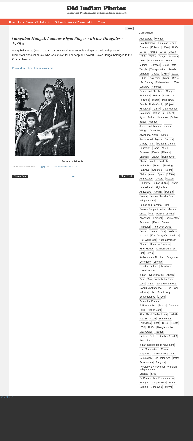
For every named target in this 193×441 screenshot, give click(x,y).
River (166, 78)
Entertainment (64, 167)
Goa (176, 288)
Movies (155, 73)
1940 (142, 283)
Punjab (169, 191)
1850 (142, 327)
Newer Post (20, 176)
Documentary (172, 218)
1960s (142, 78)
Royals (172, 69)
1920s (142, 56)
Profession (154, 78)
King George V (159, 235)
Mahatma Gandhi (166, 143)
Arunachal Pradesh (149, 301)
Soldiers (172, 231)
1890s (172, 52)
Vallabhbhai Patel (164, 279)
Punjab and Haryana (150, 205)
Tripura (172, 382)
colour (142, 122)
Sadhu (151, 117)
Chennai (144, 156)
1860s (165, 47)
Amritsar (174, 235)
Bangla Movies (165, 327)
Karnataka (162, 117)
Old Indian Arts (43, 22)
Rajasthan (144, 113)
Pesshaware (146, 362)
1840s (168, 288)
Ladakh (174, 314)
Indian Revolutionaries (151, 275)
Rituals (166, 152)
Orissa (142, 213)
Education (144, 148)
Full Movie (145, 183)
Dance (143, 231)
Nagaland (144, 353)
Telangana (145, 323)
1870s (142, 52)
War (151, 213)
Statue (142, 174)
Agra (142, 117)
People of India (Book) (151, 104)
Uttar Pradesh (170, 108)
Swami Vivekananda (150, 288)
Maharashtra (162, 82)
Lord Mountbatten (148, 349)
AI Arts (91, 22)
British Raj (159, 113)
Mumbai (143, 65)
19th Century (146, 82)
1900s (152, 56)
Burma (157, 165)
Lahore (174, 183)
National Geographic (164, 353)
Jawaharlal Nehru (148, 135)
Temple (143, 69)
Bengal (162, 56)
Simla (150, 253)
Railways (144, 170)
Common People (167, 43)
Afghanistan (161, 187)
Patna (176, 358)
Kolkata (155, 47)
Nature (165, 135)
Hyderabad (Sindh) (167, 336)
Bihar (167, 205)
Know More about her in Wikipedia (32, 68)
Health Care (154, 310)
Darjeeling (155, 130)
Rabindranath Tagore (150, 139)
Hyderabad (145, 165)
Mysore (159, 178)
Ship (153, 374)
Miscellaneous (147, 270)
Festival (157, 218)
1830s (174, 323)
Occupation (145, 358)
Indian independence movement (156, 345)
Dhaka (143, 161)
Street (170, 113)
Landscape (169, 95)
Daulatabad (145, 331)
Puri (162, 231)
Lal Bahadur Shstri (166, 248)
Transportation (158, 69)
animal (168, 387)
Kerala (155, 152)
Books (162, 305)
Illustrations (145, 340)
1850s (175, 82)
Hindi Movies (146, 248)
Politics (156, 95)
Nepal (168, 170)
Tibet (156, 323)
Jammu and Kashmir (150, 126)
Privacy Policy (6, 397)
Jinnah (170, 275)
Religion (160, 362)
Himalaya (144, 108)
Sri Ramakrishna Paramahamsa (156, 378)
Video (174, 117)
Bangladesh (168, 156)
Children (144, 73)
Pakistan (144, 100)
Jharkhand (165, 266)
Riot (141, 253)
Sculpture (157, 170)
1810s (165, 323)
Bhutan (143, 244)
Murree (165, 349)
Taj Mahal (144, 226)
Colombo (174, 305)
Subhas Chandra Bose (162, 196)
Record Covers (161, 222)
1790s (161, 296)
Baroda (169, 139)
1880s (175, 47)
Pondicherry (163, 292)
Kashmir (143, 235)
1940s (163, 52)
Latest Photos (25, 22)
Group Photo (169, 65)
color (152, 174)
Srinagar (144, 382)
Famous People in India (152, 209)
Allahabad (144, 218)
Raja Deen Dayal (162, 226)
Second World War (166, 283)
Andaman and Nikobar (151, 257)
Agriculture (145, 191)
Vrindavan (156, 387)
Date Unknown (147, 43)
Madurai (172, 209)
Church (155, 156)
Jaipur (167, 126)
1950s (169, 60)
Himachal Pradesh (160, 244)
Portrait (153, 52)
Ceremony (145, 261)
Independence (147, 200)
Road (153, 318)
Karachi (158, 191)
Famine (153, 231)
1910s (175, 73)
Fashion (159, 331)
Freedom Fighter (148, 266)
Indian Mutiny (160, 183)
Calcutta (143, 47)
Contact (102, 22)
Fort (152, 143)
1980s (170, 174)
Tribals (155, 100)
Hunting (168, 165)
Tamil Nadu (168, 100)
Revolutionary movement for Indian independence (158, 368)
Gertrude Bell (146, 336)
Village (143, 130)
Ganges (170, 91)
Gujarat (170, 104)
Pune (150, 283)
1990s (151, 327)
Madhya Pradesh (158, 161)
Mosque (153, 122)
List (153, 292)
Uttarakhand (146, 187)
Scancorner (165, 318)
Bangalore (172, 257)
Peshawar (144, 222)
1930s (55, 167)
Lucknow (144, 87)
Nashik (143, 318)
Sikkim (143, 196)
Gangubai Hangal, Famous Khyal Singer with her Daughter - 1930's (67, 41)
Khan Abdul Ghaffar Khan (153, 314)
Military (143, 143)
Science (143, 374)
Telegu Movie (159, 382)
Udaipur (143, 387)
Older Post (126, 176)
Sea (149, 279)
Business (144, 152)
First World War (147, 240)
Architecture (145, 38)
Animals (173, 56)
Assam (170, 178)
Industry (143, 292)
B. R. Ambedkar (147, 305)
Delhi (142, 60)
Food (142, 310)
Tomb (156, 148)
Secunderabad (147, 296)
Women (159, 38)
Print (141, 279)
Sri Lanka (144, 95)
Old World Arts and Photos (70, 22)
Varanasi (156, 87)
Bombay (155, 65)
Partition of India (165, 213)
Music (74, 167)
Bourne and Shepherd (151, 91)
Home (12, 22)
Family (156, 108)
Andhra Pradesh (167, 240)
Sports (160, 174)
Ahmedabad (146, 178)
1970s (175, 78)
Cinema (157, 261)
